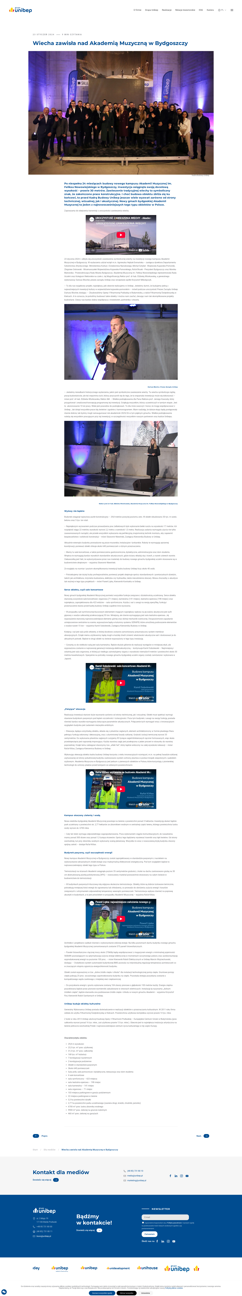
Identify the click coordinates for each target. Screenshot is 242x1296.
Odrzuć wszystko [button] (126, 1293)
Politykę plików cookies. (174, 1288)
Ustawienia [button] (145, 1293)
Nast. (199, 1136)
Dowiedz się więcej (42, 1180)
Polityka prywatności (174, 1223)
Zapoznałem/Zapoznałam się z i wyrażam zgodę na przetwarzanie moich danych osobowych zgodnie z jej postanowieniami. (168, 1225)
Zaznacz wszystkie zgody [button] (102, 1293)
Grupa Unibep (151, 10)
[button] (222, 10)
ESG (201, 10)
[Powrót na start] (20, 10)
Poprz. (45, 1136)
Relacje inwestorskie (185, 10)
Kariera (210, 10)
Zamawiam (149, 1234)
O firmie (137, 10)
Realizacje (167, 10)
